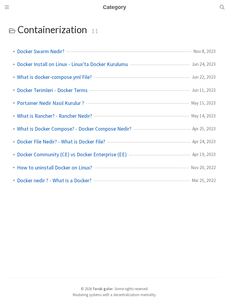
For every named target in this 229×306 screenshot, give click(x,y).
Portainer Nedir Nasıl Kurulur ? (50, 103)
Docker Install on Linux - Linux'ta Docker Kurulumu (72, 64)
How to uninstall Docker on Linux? (54, 167)
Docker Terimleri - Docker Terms (52, 90)
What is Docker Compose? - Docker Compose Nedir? (74, 129)
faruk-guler (103, 288)
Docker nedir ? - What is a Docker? (54, 180)
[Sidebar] (7, 7)
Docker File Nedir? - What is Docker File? (61, 141)
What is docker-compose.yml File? (54, 77)
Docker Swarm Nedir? (40, 51)
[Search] (222, 7)
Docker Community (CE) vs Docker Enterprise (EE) (72, 154)
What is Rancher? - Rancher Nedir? (54, 116)
